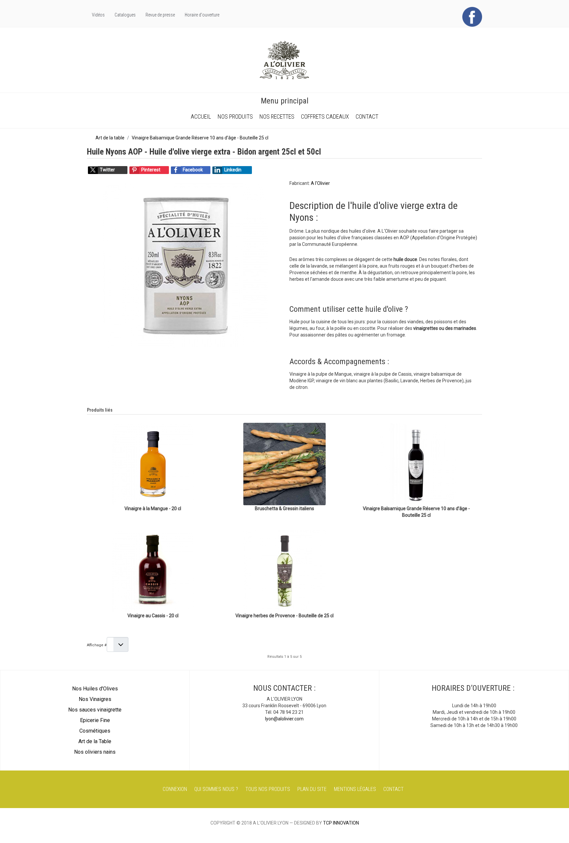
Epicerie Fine (95, 720)
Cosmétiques (94, 731)
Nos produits (235, 116)
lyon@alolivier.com (284, 718)
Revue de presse (160, 14)
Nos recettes (276, 116)
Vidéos (98, 14)
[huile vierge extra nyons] (185, 265)
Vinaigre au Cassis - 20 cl (152, 615)
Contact (367, 116)
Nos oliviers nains (95, 752)
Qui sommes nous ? (216, 789)
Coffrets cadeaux (325, 116)
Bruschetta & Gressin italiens (284, 508)
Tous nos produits (267, 789)
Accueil (201, 116)
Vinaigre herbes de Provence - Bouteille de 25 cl (284, 615)
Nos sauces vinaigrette (95, 710)
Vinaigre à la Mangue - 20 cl (152, 508)
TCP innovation (341, 823)
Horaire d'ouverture (202, 14)
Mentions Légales (355, 789)
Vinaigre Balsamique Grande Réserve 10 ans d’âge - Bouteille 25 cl (416, 512)
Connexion (175, 789)
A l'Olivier (320, 183)
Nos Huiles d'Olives (95, 688)
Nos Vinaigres (95, 699)
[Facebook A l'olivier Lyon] (472, 16)
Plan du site (312, 789)
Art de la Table (94, 741)
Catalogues (125, 14)
